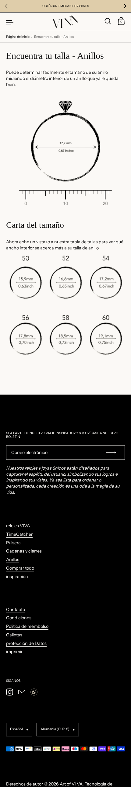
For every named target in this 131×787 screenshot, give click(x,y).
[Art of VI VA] (65, 22)
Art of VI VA (71, 784)
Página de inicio (18, 37)
